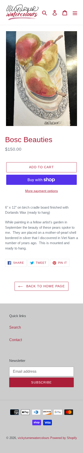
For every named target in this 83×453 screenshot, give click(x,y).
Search (15, 327)
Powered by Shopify (63, 438)
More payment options (41, 191)
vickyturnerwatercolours (33, 438)
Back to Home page (45, 286)
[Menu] (75, 12)
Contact (15, 340)
